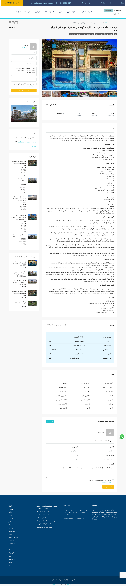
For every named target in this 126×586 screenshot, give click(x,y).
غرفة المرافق (84, 400)
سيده (10, 528)
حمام (110, 408)
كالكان (10, 534)
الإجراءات (59, 12)
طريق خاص (85, 396)
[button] (12, 3)
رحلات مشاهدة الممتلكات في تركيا (46, 521)
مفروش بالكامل (60, 396)
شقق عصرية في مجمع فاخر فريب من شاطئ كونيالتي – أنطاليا (18, 163)
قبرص (10, 562)
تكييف (110, 396)
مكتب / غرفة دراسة (59, 400)
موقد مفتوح (62, 408)
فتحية (10, 518)
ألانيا (10, 512)
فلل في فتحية (90, 34)
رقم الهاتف (75, 447)
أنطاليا (10, 506)
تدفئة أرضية (108, 391)
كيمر (10, 521)
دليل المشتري (71, 12)
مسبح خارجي (61, 387)
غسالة (86, 404)
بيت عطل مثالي (99, 34)
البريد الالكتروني (109, 455)
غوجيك (10, 550)
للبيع (115, 34)
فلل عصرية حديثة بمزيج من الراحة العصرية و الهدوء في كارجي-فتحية (19, 282)
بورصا (10, 546)
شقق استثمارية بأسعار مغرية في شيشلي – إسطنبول (20, 180)
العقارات (83, 12)
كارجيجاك (11, 553)
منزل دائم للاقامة (81, 34)
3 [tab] (23, 124)
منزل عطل (72, 34)
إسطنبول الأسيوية (13, 537)
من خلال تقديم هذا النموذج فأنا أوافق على (100, 481)
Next (10, 114)
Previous (38, 114)
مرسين (11, 540)
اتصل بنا (18, 12)
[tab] (54, 46)
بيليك (10, 525)
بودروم (10, 515)
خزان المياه (85, 387)
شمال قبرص (12, 531)
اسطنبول (11, 509)
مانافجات (11, 559)
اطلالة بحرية (108, 383)
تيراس (110, 400)
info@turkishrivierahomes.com (27, 142)
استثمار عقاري (108, 34)
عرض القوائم (50, 421)
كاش (10, 556)
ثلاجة (110, 404)
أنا (77, 455)
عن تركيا (37, 12)
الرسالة (111, 464)
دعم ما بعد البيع (40, 517)
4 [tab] (20, 124)
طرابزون (11, 543)
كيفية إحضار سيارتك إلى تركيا (44, 527)
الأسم (112, 447)
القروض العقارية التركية (43, 514)
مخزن (63, 383)
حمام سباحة (84, 383)
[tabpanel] (24, 113)
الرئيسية (90, 12)
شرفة (86, 391)
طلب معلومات (108, 487)
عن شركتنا (27, 12)
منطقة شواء (61, 404)
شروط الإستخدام (106, 482)
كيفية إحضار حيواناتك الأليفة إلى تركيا (46, 524)
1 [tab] (29, 124)
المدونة (51, 12)
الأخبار (45, 12)
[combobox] (62, 459)
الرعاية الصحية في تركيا (43, 511)
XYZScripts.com (70, 584)
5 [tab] (17, 124)
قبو (87, 408)
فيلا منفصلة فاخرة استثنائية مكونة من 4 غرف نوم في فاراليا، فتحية (19, 263)
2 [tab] (26, 124)
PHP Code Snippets (56, 584)
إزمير (10, 565)
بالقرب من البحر (107, 387)
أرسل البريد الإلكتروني (24, 90)
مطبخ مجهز (62, 391)
